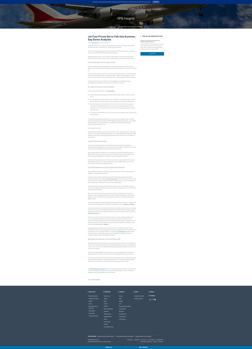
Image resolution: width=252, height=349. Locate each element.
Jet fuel (92, 279)
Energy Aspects (111, 91)
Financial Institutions (93, 316)
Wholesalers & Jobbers (94, 298)
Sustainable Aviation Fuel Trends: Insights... (144, 336)
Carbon (105, 319)
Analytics (121, 301)
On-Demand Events (138, 298)
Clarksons (106, 224)
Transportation (92, 310)
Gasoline (106, 298)
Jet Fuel (105, 303)
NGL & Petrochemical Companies (93, 307)
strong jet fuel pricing (112, 179)
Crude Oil (106, 324)
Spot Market (97, 279)
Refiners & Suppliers (93, 296)
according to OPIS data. (128, 204)
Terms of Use (143, 339)
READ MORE (156, 1)
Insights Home (113, 26)
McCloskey (121, 311)
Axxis (120, 303)
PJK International (121, 231)
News (120, 298)
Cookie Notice (137, 339)
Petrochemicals (107, 314)
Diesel (105, 301)
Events (136, 291)
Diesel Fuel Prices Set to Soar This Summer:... (106, 336)
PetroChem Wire (122, 314)
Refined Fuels (107, 296)
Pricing (120, 296)
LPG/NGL (106, 306)
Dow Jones (93, 339)
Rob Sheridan (96, 42)
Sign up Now (152, 53)
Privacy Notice (130, 339)
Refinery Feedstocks (108, 309)
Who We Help (92, 291)
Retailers (90, 301)
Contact (152, 291)
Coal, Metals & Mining (108, 326)
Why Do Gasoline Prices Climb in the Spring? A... (125, 336)
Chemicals (106, 311)
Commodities (107, 291)
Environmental (107, 321)
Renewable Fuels (107, 316)
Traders (90, 303)
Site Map (155, 341)
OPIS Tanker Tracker (93, 213)
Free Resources (122, 316)
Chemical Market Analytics (125, 306)
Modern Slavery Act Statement (146, 341)
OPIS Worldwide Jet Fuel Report (97, 269)
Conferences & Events (139, 296)
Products (121, 291)
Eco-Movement (122, 309)
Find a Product (122, 319)
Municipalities (92, 313)
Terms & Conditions (151, 339)
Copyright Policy (160, 339)
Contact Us (161, 341)
